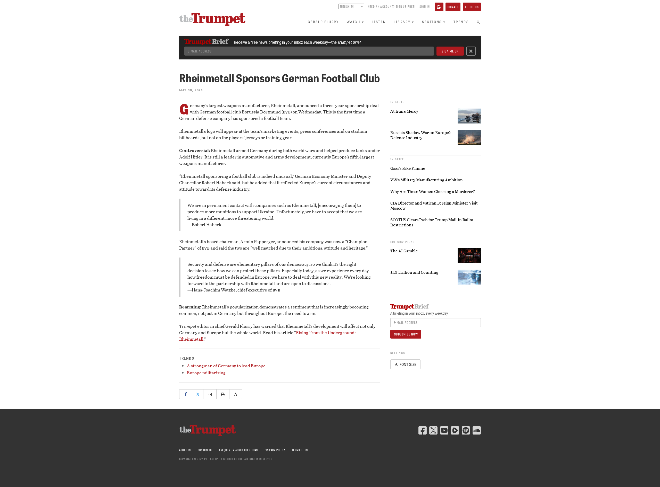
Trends (461, 21)
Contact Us (205, 450)
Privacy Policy (275, 450)
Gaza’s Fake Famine (407, 168)
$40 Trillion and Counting (414, 272)
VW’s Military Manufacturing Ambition (426, 179)
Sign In (424, 6)
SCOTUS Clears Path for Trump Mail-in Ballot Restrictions (432, 222)
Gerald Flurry (323, 21)
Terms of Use (300, 450)
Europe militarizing (206, 372)
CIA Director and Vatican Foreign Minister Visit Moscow (434, 205)
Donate (453, 7)
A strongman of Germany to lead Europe (226, 365)
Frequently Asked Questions (238, 450)
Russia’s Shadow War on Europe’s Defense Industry (420, 135)
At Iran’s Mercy (404, 111)
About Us (472, 7)
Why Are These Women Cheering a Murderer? (432, 191)
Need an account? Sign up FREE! (391, 6)
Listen (379, 21)
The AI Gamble (404, 250)
